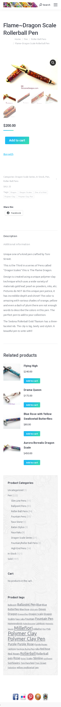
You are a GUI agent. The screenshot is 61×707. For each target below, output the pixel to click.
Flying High (31, 365)
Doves (42, 609)
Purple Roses (40, 644)
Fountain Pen (44, 618)
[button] (53, 63)
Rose (16, 658)
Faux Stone (17, 522)
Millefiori (23, 628)
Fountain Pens (18, 516)
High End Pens (18, 548)
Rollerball (28, 653)
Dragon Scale (36, 614)
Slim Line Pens (18, 500)
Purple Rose (25, 644)
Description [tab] (10, 236)
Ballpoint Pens (18, 506)
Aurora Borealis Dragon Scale (39, 445)
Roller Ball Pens (10, 181)
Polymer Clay (10, 197)
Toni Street (40, 663)
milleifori (37, 628)
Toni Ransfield (28, 663)
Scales (29, 658)
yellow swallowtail (25, 667)
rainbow (12, 649)
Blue (39, 604)
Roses (23, 659)
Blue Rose (24, 609)
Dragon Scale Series (25, 177)
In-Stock (40, 177)
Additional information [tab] (16, 244)
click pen (34, 609)
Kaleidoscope (29, 624)
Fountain (30, 619)
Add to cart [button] (32, 381)
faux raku (20, 619)
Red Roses (14, 653)
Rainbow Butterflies (25, 649)
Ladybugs (40, 623)
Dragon (14, 192)
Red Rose (45, 648)
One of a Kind (41, 192)
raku (37, 648)
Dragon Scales (26, 192)
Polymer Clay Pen (25, 197)
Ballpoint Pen (26, 604)
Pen (47, 177)
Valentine (12, 668)
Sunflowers (14, 663)
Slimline (38, 658)
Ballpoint (12, 605)
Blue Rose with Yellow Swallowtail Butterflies (38, 416)
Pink (48, 629)
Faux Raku (16, 532)
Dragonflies (23, 614)
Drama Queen (32, 390)
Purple (12, 644)
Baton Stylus (18, 527)
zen (37, 667)
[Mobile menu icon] (56, 5)
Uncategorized (15, 490)
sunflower (47, 659)
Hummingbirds (15, 623)
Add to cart (17, 140)
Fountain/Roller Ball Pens (24, 543)
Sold (10, 559)
